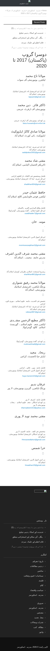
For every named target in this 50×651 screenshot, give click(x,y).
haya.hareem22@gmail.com (33, 376)
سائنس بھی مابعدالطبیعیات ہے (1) (27, 28)
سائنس (40, 571)
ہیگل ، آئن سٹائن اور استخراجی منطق (27, 38)
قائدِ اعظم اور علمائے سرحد (32, 43)
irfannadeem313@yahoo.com (33, 408)
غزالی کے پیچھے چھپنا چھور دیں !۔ (27, 47)
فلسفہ (40, 580)
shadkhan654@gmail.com (34, 184)
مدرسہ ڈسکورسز (34, 10)
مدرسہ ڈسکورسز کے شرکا (16, 10)
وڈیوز (41, 632)
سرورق (40, 603)
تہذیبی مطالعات (36, 566)
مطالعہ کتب (38, 627)
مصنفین (40, 613)
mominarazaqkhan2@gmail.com (32, 245)
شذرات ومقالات (36, 622)
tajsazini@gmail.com (37, 97)
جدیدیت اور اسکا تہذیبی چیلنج (31, 33)
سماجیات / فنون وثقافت (33, 576)
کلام (41, 585)
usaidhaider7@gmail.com (35, 213)
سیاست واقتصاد (36, 590)
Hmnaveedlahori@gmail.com (33, 440)
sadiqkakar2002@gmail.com (33, 152)
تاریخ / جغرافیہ (37, 561)
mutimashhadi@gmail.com (34, 344)
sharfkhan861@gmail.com (34, 274)
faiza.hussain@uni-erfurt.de (34, 123)
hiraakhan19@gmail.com (35, 465)
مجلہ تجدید (38, 617)
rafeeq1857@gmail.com (35, 312)
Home (44, 10)
